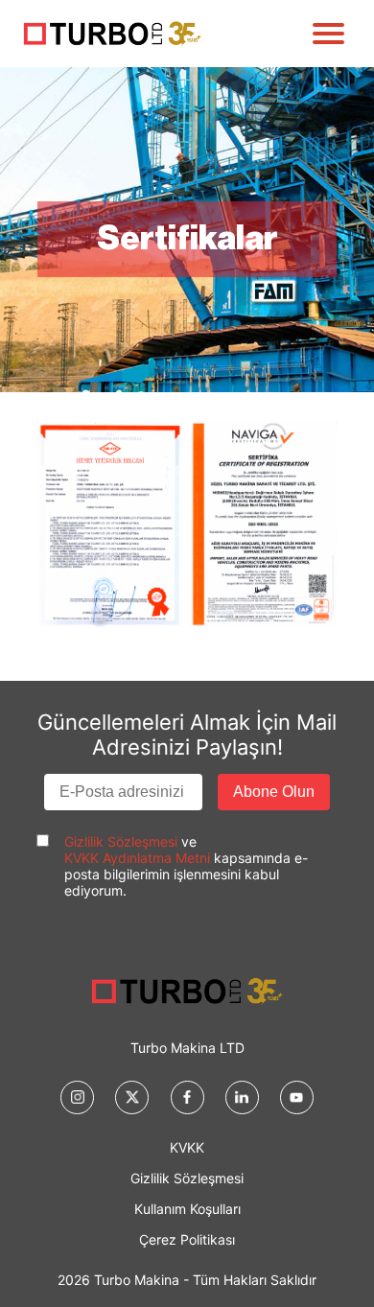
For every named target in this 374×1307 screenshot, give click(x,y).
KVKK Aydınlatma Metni (137, 858)
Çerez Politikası (187, 1239)
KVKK (187, 1147)
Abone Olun (274, 791)
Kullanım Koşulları (187, 1209)
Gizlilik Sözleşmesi (120, 841)
